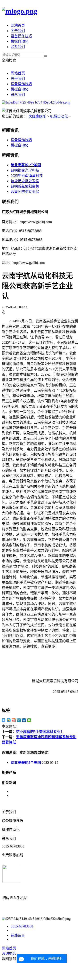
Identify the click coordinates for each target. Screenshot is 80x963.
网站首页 (18, 25)
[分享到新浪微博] (14, 720)
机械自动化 (19, 41)
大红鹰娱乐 (37, 116)
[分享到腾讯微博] (19, 720)
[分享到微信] (29, 720)
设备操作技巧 (21, 36)
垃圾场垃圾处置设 (25, 181)
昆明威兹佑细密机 (25, 186)
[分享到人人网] (24, 720)
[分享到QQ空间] (9, 720)
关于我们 (18, 31)
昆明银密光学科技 (25, 170)
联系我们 (18, 47)
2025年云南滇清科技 (27, 175)
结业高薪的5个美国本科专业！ (40, 732)
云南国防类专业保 (25, 191)
